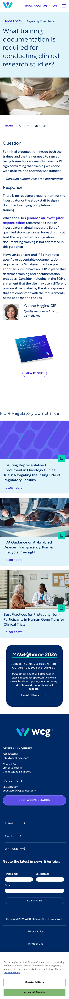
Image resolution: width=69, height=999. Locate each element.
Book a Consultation (41, 6)
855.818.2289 (10, 787)
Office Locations (12, 768)
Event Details (30, 695)
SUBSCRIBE (34, 900)
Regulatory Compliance (40, 21)
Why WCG (11, 849)
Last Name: (42, 874)
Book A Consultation (34, 800)
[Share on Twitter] (19, 125)
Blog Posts (13, 21)
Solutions (11, 823)
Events (9, 836)
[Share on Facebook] (27, 125)
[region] (34, 975)
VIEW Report (34, 373)
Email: (8, 885)
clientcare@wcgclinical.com (19, 791)
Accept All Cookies (34, 992)
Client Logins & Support (17, 772)
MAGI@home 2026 (34, 654)
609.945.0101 (10, 754)
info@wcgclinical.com (16, 758)
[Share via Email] (36, 125)
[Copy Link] (44, 125)
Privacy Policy (36, 931)
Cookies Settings (34, 982)
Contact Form (11, 764)
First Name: (11, 874)
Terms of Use (35, 944)
